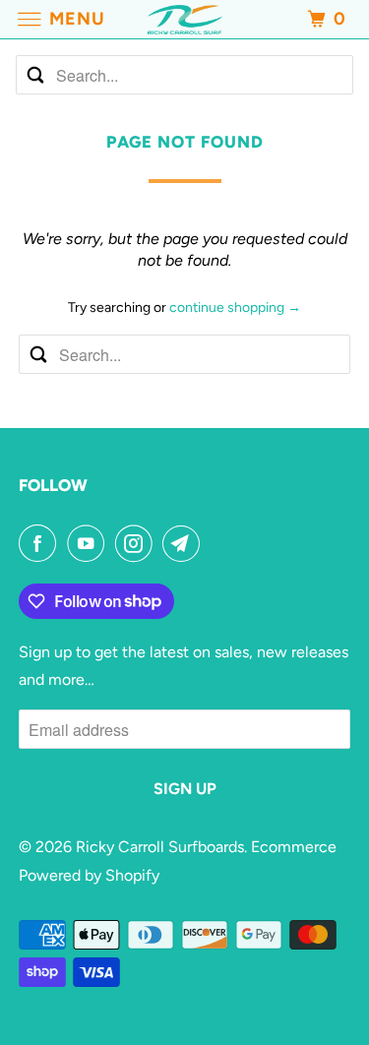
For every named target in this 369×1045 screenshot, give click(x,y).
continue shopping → (235, 307)
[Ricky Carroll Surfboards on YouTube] (89, 543)
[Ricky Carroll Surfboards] (184, 19)
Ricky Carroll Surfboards (160, 846)
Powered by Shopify (89, 875)
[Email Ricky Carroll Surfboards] (185, 543)
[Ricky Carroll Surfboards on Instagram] (137, 543)
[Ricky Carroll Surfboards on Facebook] (41, 543)
